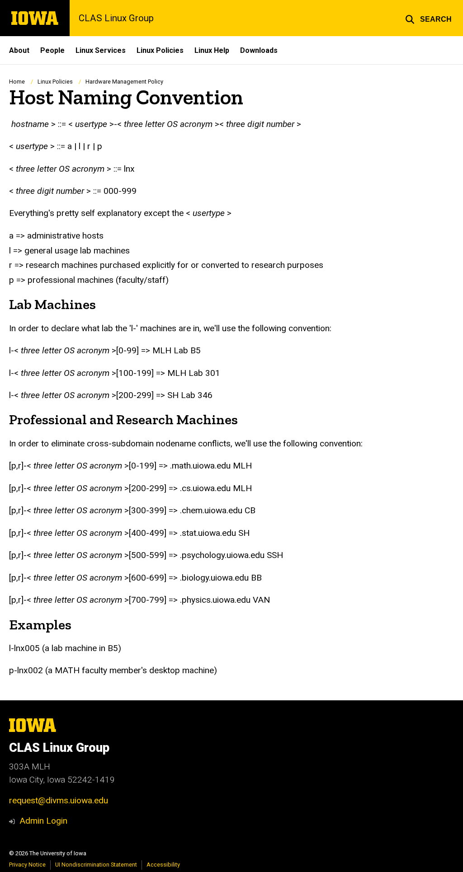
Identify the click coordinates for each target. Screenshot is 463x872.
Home (17, 81)
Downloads (259, 50)
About (19, 50)
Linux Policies (160, 50)
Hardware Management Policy (124, 81)
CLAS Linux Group (116, 18)
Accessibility (163, 864)
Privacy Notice (27, 864)
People (52, 50)
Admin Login (43, 821)
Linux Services (101, 50)
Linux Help (211, 50)
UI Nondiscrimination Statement (96, 864)
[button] (428, 18)
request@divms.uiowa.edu (58, 800)
